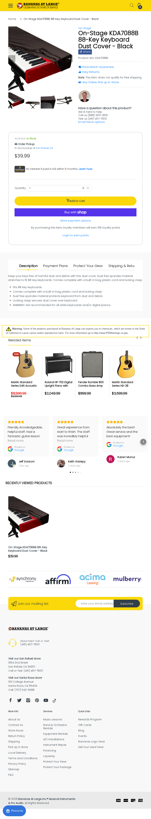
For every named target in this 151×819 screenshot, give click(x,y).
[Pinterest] (37, 701)
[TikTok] (54, 702)
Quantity (20, 188)
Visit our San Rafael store (24, 658)
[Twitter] (19, 701)
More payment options (75, 220)
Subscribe (126, 604)
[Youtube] (46, 701)
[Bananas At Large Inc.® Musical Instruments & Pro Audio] (38, 6)
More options (96, 122)
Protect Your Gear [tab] (88, 266)
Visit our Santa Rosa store (25, 678)
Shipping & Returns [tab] (123, 266)
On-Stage (84, 28)
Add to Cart (77, 201)
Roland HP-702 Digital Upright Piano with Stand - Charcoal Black (58, 387)
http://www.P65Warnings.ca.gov (111, 333)
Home (12, 19)
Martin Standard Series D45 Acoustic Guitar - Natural (24, 385)
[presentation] (137, 337)
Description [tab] (28, 266)
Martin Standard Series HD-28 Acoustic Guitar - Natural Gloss (123, 387)
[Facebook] (10, 701)
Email (81, 122)
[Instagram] (28, 701)
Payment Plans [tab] (55, 266)
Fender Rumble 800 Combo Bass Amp (91, 384)
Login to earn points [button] (75, 235)
